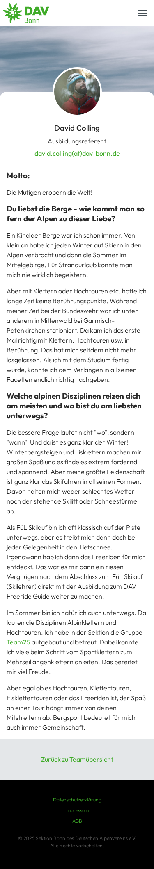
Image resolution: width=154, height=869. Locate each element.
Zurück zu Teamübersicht (77, 759)
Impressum (77, 810)
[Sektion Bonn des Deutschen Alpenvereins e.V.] (26, 13)
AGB (77, 821)
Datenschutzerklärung (77, 799)
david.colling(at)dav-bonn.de (77, 153)
